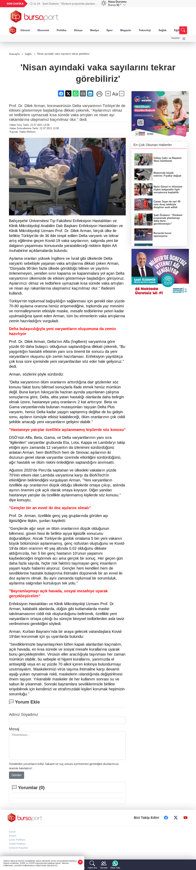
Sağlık (162, 30)
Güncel (25, 30)
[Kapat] (80, 862)
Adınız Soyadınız (23, 714)
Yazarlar (175, 38)
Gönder (16, 775)
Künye (12, 831)
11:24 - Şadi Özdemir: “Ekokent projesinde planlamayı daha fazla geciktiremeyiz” (64, 3)
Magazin (125, 30)
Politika (61, 30)
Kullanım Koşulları (18, 847)
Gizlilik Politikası (17, 843)
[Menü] (184, 39)
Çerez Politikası (17, 839)
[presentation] (93, 4)
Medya (94, 30)
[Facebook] (166, 817)
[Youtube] (185, 817)
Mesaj (14, 729)
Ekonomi (43, 30)
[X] (176, 817)
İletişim (12, 835)
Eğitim (178, 30)
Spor (109, 30)
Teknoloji (145, 30)
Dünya (78, 30)
